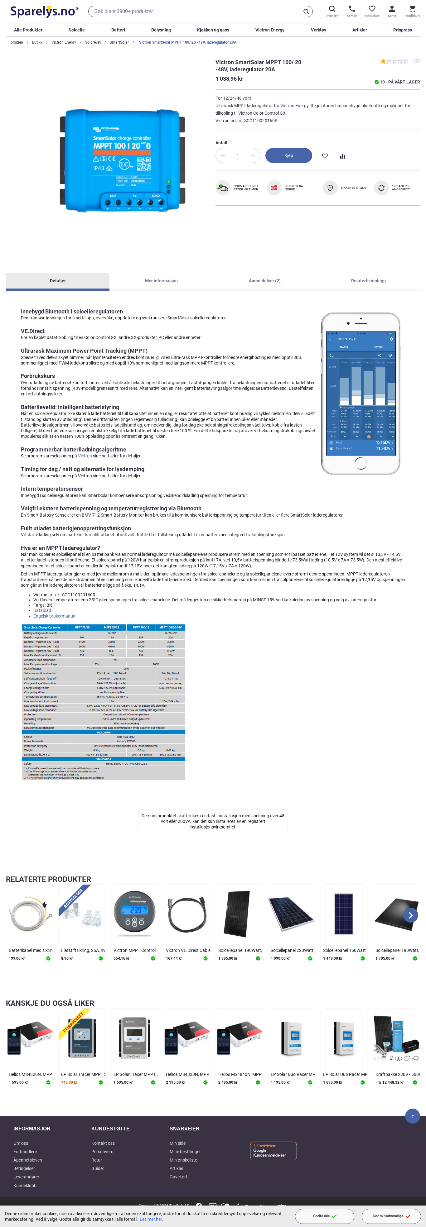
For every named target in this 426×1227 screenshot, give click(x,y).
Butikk (37, 42)
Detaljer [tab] (58, 280)
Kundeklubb (24, 1185)
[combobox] (200, 11)
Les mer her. (151, 1219)
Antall (221, 142)
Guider (97, 1168)
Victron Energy (269, 29)
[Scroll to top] (412, 1116)
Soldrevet (93, 42)
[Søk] (307, 11)
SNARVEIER (185, 1128)
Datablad (42, 610)
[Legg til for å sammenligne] (342, 155)
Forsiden (15, 42)
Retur (96, 1160)
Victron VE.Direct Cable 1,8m (193, 950)
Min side (178, 1143)
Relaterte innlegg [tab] (368, 280)
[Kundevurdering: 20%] (394, 61)
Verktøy (318, 29)
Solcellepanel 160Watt (344, 950)
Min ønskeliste (183, 1160)
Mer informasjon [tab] (161, 280)
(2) (417, 61)
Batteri (118, 29)
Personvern (102, 1151)
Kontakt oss (103, 1143)
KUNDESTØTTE (110, 1128)
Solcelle (77, 29)
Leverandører (26, 1176)
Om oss (20, 1143)
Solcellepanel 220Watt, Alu (296, 950)
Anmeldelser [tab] (264, 280)
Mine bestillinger (185, 1151)
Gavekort (178, 1176)
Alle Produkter (28, 29)
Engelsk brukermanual (54, 616)
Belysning (161, 29)
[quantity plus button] (252, 155)
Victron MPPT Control (135, 950)
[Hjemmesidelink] (43, 11)
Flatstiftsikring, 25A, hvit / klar (90, 950)
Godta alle (321, 1216)
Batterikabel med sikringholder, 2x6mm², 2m (51, 950)
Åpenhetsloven (27, 1160)
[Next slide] (410, 915)
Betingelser (24, 1168)
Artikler (359, 29)
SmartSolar (119, 42)
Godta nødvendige (388, 1216)
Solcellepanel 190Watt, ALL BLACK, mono (258, 950)
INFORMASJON (32, 1128)
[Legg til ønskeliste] (324, 155)
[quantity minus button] (222, 155)
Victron (287, 105)
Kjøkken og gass (213, 29)
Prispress (402, 29)
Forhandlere (25, 1151)
